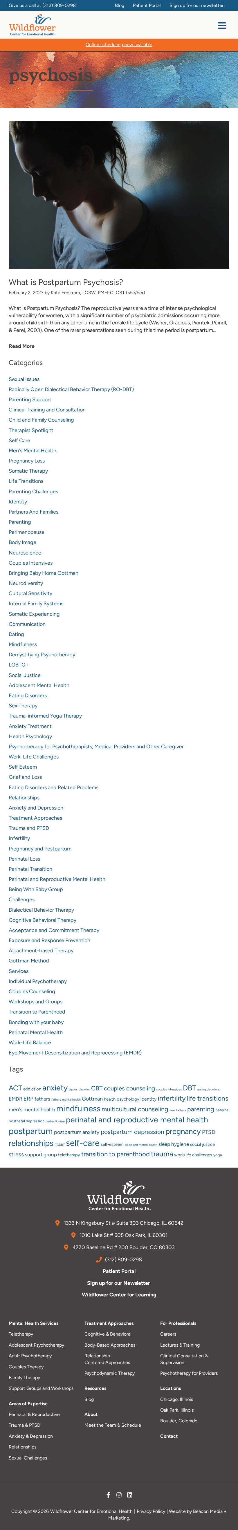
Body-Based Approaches (109, 1345)
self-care (83, 1143)
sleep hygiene (173, 1144)
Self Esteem (23, 767)
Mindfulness (23, 644)
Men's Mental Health (32, 450)
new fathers (178, 1110)
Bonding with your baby (36, 1022)
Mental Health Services (33, 1323)
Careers (168, 1334)
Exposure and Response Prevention (49, 940)
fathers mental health (66, 1099)
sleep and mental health (141, 1145)
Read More (22, 346)
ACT (15, 1088)
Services (18, 971)
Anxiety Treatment (30, 726)
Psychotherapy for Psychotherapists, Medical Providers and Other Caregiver (96, 746)
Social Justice (25, 675)
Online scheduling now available (119, 44)
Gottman (92, 1099)
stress (16, 1154)
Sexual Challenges (28, 1458)
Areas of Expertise (28, 1403)
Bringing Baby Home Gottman (43, 573)
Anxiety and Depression (36, 808)
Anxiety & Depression (31, 1436)
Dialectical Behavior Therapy (41, 910)
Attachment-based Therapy (41, 950)
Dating (16, 634)
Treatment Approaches (35, 818)
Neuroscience (25, 553)
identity (148, 1099)
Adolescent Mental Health (39, 685)
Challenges (22, 899)
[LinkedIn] (130, 1496)
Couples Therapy (26, 1367)
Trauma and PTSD (29, 828)
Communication (27, 624)
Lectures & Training (180, 1345)
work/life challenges (193, 1154)
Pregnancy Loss (27, 461)
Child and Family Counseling (41, 420)
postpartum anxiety (77, 1132)
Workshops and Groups (35, 1001)
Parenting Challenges (33, 491)
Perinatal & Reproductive (34, 1414)
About (91, 1414)
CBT (97, 1088)
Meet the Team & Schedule (112, 1425)
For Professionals (178, 1323)
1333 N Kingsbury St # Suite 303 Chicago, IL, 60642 (123, 1223)
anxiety (55, 1087)
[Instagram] (119, 1496)
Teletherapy (21, 1334)
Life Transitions (26, 481)
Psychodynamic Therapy (109, 1373)
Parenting (20, 522)
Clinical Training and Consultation (47, 410)
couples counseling (129, 1088)
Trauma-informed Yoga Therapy (45, 716)
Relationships (24, 797)
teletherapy (69, 1154)
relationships (31, 1143)
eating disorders (208, 1089)
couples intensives (169, 1089)
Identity (18, 501)
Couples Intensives (31, 563)
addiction (32, 1089)
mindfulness (78, 1108)
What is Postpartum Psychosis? (66, 282)
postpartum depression (132, 1131)
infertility (172, 1098)
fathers (42, 1099)
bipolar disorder (79, 1089)
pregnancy (183, 1131)
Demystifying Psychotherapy (42, 654)
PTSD (208, 1132)
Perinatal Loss (24, 859)
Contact (169, 1436)
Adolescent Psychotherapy (36, 1345)
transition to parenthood (115, 1154)
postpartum (31, 1131)
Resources (95, 1388)
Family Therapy (24, 1377)
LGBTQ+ (19, 665)
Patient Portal (119, 1271)
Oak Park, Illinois (177, 1410)
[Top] (227, 1522)
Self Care (19, 440)
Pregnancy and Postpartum (40, 849)
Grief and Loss (25, 777)
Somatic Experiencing (34, 614)
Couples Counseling (32, 991)
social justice (202, 1144)
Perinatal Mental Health (36, 1032)
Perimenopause (26, 532)
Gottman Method (29, 961)
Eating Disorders (28, 695)
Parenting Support (30, 399)
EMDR (15, 1099)
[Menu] (222, 25)
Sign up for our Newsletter (119, 1283)
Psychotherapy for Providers (189, 1373)
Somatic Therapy (28, 471)
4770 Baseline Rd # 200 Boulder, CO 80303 (123, 1247)
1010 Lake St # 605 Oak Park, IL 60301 (122, 1235)
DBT (189, 1087)
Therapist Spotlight (31, 430)
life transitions (207, 1098)
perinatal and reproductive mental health (137, 1119)
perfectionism (55, 1121)
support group (41, 1154)
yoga (217, 1155)
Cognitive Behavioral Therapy (42, 920)
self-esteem (112, 1144)
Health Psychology (30, 736)
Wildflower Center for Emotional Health (91, 1511)
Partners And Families (33, 512)
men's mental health (32, 1109)
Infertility (19, 838)
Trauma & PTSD (24, 1425)
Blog (89, 1399)
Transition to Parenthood (37, 1012)
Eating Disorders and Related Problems (53, 787)
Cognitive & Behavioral (107, 1334)
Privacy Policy (151, 1511)
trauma (162, 1154)
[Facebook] (108, 1496)
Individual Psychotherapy (38, 981)
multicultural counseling (135, 1109)
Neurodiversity (26, 583)
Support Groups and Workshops (41, 1388)
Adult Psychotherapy (30, 1356)
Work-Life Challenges (34, 757)
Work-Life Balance (30, 1042)
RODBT (60, 1145)
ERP (28, 1098)
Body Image (22, 542)
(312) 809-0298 (59, 5)
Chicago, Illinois (176, 1399)
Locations (170, 1388)
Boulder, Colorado (178, 1421)
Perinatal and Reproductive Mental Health (57, 879)
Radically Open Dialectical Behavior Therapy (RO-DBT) (71, 389)
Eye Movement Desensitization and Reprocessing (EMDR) (75, 1052)
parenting (200, 1109)
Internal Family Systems (36, 603)
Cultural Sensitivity (30, 593)
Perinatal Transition (30, 869)
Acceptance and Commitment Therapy (54, 930)
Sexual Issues (24, 379)
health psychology (121, 1099)
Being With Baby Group (36, 889)
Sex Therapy (23, 705)
